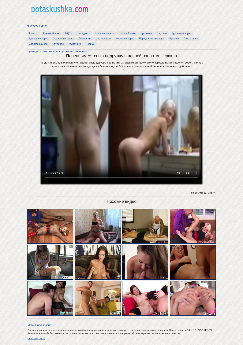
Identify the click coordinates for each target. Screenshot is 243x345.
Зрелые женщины (63, 38)
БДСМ (69, 33)
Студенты (58, 43)
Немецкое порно (125, 38)
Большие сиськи (104, 33)
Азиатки (33, 33)
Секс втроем (191, 38)
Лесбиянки (84, 38)
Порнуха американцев (151, 38)
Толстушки (75, 43)
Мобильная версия (39, 324)
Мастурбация (103, 38)
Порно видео (33, 51)
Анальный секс (51, 33)
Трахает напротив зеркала (74, 51)
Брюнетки (146, 33)
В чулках (162, 33)
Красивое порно (37, 25)
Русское (174, 38)
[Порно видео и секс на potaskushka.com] (60, 11)
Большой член (127, 33)
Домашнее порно (38, 38)
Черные (90, 43)
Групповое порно (181, 33)
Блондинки (83, 33)
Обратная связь (36, 338)
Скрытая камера (38, 43)
